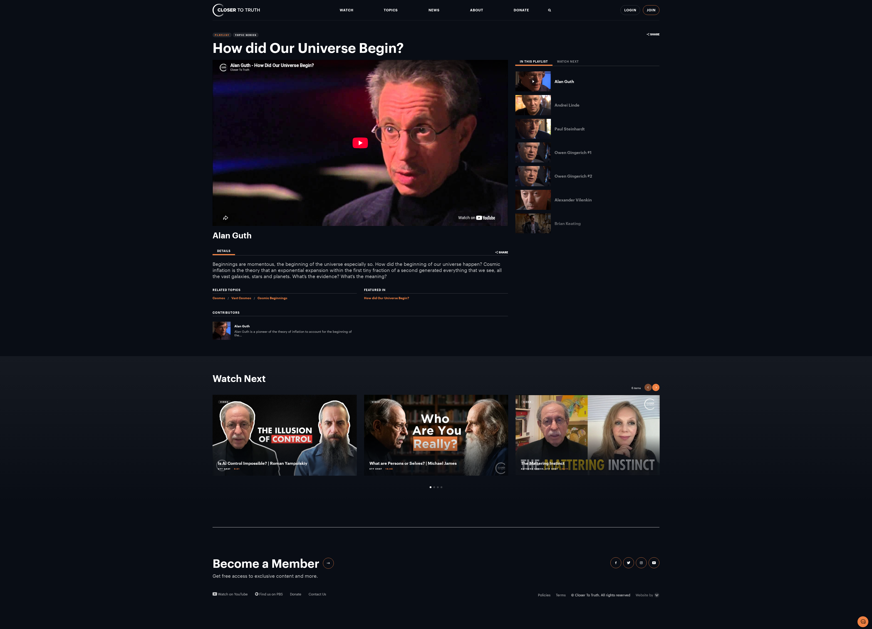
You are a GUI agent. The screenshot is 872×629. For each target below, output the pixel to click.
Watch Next (568, 61)
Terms (561, 595)
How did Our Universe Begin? (386, 298)
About (476, 10)
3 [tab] (438, 487)
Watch (346, 10)
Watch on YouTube (232, 594)
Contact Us (317, 594)
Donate (521, 10)
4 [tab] (441, 487)
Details (223, 251)
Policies (544, 595)
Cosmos (219, 298)
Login (630, 10)
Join (651, 10)
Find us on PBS (270, 594)
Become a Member (266, 563)
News (434, 10)
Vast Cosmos (241, 298)
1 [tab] (430, 487)
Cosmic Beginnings (272, 298)
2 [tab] (434, 487)
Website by (644, 595)
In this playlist (534, 61)
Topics (391, 10)
